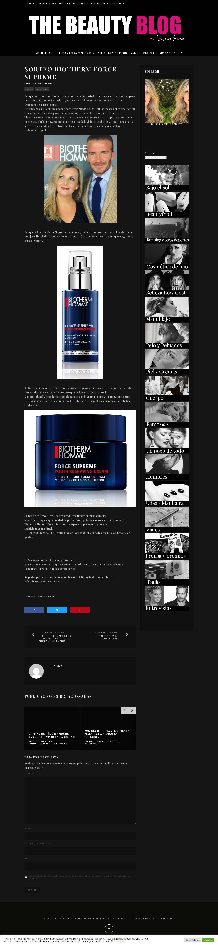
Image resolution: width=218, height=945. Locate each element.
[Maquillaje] (167, 321)
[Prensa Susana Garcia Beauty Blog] (167, 557)
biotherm (30, 596)
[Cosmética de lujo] (167, 268)
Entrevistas (117, 3)
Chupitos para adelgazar (107, 637)
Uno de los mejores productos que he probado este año (54, 638)
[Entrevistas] (167, 610)
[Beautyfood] (167, 215)
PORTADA (30, 3)
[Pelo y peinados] (167, 347)
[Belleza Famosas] (167, 426)
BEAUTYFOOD (117, 52)
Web (26, 859)
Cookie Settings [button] (192, 940)
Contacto (83, 3)
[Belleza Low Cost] (167, 294)
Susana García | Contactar (166, 124)
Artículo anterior (53, 633)
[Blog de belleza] (167, 452)
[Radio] (167, 583)
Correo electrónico (37, 844)
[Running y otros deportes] (167, 242)
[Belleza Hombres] (167, 478)
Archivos (150, 153)
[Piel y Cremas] (167, 373)
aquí (78, 236)
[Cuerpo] (167, 400)
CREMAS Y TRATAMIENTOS (75, 52)
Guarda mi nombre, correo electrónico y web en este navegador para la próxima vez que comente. (80, 877)
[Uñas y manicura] (167, 505)
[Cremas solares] (167, 189)
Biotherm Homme (46, 596)
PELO (101, 52)
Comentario (32, 773)
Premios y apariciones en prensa (56, 3)
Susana (28, 83)
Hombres (29, 89)
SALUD (135, 52)
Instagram (79, 560)
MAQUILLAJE (44, 52)
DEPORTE (149, 52)
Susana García (99, 3)
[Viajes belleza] (167, 531)
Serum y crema (42, 89)
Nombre (29, 828)
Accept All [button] (208, 940)
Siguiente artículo (106, 633)
